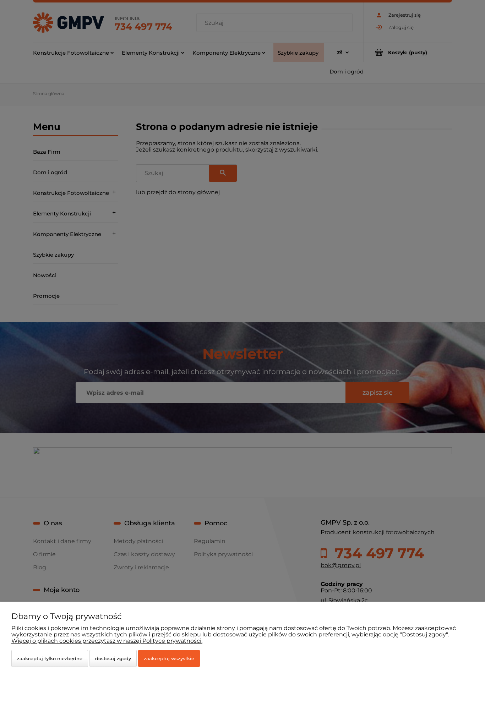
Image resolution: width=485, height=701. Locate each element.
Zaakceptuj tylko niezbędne (49, 658)
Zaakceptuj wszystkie (169, 658)
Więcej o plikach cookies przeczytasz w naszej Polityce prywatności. (106, 640)
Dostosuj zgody (113, 658)
